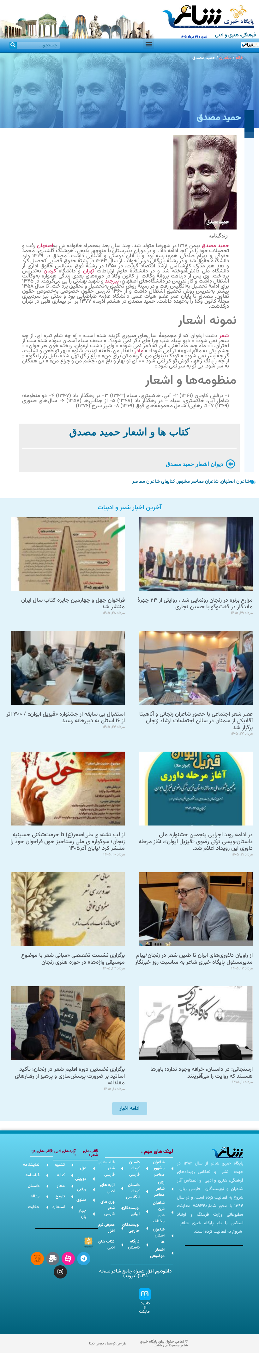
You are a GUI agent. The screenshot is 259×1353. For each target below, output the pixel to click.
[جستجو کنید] (13, 45)
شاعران (225, 58)
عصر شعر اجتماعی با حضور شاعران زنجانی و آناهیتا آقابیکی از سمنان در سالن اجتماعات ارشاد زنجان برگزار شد (196, 721)
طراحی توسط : (107, 1343)
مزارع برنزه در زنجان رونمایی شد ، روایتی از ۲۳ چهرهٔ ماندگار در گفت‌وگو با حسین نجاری (195, 604)
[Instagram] (60, 1271)
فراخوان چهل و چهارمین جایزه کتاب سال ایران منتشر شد (73, 604)
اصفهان (45, 246)
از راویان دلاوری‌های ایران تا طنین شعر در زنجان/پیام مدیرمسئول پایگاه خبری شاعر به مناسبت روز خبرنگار (194, 959)
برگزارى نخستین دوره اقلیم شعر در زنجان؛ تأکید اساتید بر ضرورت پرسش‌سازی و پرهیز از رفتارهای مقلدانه (70, 1076)
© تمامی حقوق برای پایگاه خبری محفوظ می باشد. (164, 1343)
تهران (88, 271)
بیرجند (112, 281)
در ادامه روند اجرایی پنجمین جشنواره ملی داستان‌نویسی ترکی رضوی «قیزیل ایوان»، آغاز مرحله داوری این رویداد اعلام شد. (195, 842)
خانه (239, 58)
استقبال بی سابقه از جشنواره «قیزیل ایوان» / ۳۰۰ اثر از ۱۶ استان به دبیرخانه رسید (65, 718)
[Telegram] (83, 1258)
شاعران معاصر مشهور (198, 481)
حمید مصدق (215, 246)
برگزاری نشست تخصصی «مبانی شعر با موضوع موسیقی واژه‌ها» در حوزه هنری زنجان (73, 959)
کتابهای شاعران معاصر (153, 481)
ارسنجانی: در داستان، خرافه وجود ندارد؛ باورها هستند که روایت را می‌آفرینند (201, 1073)
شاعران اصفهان (235, 481)
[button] (148, 44)
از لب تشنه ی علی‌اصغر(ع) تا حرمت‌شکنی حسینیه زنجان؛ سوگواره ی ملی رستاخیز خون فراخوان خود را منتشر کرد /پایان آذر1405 (67, 842)
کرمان (50, 271)
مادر (139, 351)
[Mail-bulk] (52, 1258)
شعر (224, 336)
